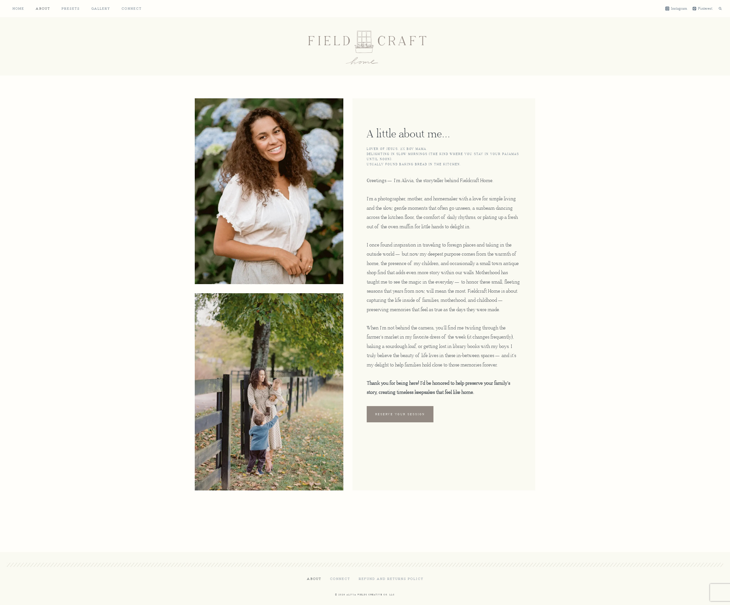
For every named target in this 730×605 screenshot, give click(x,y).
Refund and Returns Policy (391, 578)
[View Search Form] (720, 8)
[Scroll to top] (715, 596)
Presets (71, 8)
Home (18, 8)
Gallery (100, 8)
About (43, 8)
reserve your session (400, 414)
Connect (131, 8)
